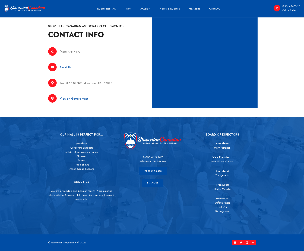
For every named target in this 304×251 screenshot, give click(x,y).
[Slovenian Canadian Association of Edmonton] (24, 8)
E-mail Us (65, 67)
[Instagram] (247, 242)
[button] (153, 171)
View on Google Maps (74, 99)
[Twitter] (241, 242)
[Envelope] (253, 242)
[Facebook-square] (235, 242)
